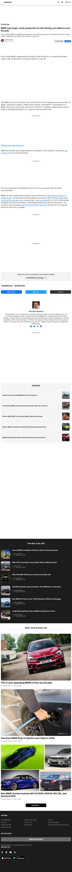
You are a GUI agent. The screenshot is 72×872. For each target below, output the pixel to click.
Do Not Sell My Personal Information (58, 825)
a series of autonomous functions (34, 205)
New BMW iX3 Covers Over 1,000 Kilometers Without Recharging (36, 599)
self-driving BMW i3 (44, 200)
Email (61, 292)
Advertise (4, 822)
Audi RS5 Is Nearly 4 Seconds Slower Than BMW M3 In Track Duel (36, 587)
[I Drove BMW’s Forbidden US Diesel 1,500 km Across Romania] (5, 550)
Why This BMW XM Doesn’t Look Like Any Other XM (31, 574)
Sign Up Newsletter (53, 822)
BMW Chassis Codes (30, 820)
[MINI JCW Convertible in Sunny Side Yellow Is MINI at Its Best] (5, 562)
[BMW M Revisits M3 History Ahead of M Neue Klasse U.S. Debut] (66, 435)
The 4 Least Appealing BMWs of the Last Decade (26, 682)
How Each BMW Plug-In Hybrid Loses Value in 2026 (27, 738)
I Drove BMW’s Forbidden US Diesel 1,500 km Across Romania (35, 550)
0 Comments (67, 41)
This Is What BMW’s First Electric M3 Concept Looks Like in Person (24, 406)
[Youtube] (11, 853)
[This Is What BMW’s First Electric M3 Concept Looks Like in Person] (66, 403)
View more (35, 805)
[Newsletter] (62, 2)
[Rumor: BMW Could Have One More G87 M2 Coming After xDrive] (66, 424)
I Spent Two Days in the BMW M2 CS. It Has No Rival (19, 395)
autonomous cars (7, 285)
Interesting (5, 24)
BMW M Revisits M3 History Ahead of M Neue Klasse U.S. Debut (23, 437)
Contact (50, 820)
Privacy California (6, 827)
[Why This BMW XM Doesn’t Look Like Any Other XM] (5, 574)
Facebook (12, 292)
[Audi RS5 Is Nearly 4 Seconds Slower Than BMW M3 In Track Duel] (5, 587)
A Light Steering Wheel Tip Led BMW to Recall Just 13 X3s (33, 611)
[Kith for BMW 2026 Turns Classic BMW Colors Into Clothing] (66, 413)
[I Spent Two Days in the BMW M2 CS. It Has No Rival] (66, 392)
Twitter (36, 292)
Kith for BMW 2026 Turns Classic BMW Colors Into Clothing (22, 416)
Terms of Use (28, 822)
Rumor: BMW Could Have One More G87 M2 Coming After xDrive (24, 427)
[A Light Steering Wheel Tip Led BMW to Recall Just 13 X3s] (5, 611)
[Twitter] (34, 326)
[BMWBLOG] (36, 847)
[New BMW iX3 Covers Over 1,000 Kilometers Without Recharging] (5, 599)
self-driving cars (20, 285)
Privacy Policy (28, 825)
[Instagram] (37, 326)
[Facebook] (31, 326)
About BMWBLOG (6, 820)
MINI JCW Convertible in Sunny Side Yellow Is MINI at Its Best (34, 562)
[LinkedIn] (41, 326)
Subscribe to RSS (6, 825)
